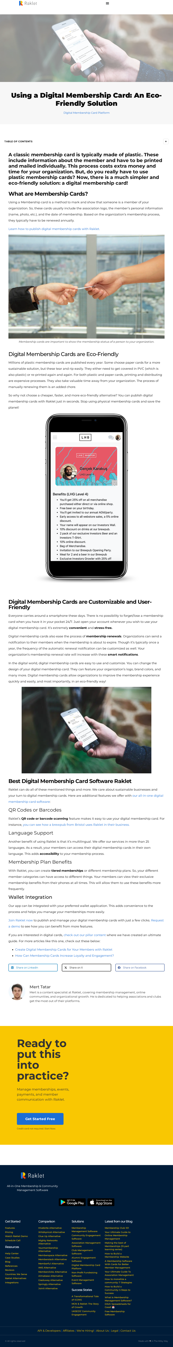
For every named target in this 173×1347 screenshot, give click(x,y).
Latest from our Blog (118, 1221)
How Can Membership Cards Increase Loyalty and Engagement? (64, 956)
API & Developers (49, 1330)
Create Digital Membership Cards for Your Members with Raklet (63, 949)
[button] (33, 967)
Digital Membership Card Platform (87, 112)
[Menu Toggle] (107, 3)
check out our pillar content (85, 935)
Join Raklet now (20, 920)
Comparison (46, 1221)
